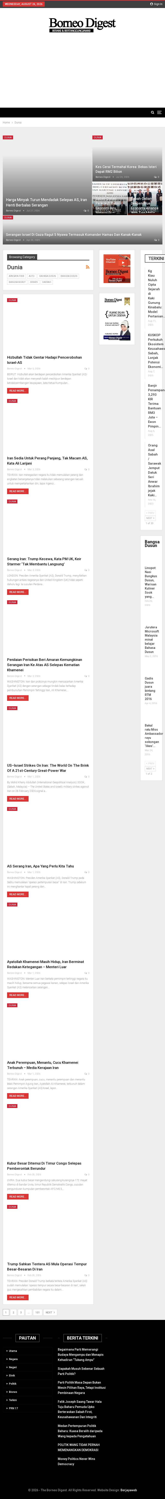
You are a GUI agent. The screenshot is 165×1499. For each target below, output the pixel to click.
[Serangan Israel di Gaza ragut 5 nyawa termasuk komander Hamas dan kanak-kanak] (82, 230)
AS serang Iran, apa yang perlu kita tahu (40, 866)
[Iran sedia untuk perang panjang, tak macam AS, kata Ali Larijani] (48, 425)
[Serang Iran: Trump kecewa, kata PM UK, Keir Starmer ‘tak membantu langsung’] (48, 526)
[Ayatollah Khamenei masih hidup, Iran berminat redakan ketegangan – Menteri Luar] (48, 929)
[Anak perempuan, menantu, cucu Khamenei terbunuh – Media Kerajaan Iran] (48, 1029)
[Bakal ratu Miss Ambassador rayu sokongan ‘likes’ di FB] (148, 717)
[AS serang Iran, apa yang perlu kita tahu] (48, 833)
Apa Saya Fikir (16, 276)
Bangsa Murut (17, 282)
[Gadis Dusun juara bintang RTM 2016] (148, 670)
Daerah (46, 282)
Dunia (8, 137)
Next (49, 1312)
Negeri (13, 1367)
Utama (13, 1350)
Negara (13, 1359)
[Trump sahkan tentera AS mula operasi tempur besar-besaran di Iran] (48, 1231)
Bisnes (34, 282)
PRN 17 (13, 1408)
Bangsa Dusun (69, 276)
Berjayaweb (129, 1490)
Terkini (13, 1400)
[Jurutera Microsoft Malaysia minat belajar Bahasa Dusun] (148, 618)
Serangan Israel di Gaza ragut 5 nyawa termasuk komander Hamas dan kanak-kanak (74, 235)
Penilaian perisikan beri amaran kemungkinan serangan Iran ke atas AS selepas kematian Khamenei (44, 664)
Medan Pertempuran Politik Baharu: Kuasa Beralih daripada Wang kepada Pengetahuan (80, 1431)
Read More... (17, 390)
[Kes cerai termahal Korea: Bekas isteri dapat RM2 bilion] (127, 158)
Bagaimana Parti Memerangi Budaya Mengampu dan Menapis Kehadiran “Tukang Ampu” (81, 1355)
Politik (12, 1383)
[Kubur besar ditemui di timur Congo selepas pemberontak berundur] (48, 1130)
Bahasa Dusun (47, 276)
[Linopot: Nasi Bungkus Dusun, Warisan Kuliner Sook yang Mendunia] (148, 559)
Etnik (12, 1375)
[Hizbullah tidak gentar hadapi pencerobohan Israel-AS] (48, 324)
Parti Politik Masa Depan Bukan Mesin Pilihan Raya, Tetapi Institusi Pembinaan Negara (82, 1388)
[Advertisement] (82, 66)
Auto (32, 276)
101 (37, 1312)
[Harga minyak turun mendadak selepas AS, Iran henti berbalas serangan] (47, 175)
